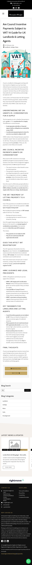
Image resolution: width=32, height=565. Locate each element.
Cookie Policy (22, 495)
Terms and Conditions (24, 491)
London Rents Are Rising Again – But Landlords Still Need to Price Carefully (15, 455)
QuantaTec (20, 553)
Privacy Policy (22, 493)
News (16, 47)
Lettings (13, 47)
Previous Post (16, 368)
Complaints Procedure (24, 497)
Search (27, 390)
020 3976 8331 (16, 5)
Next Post (15, 373)
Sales (4, 412)
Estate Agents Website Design (8, 553)
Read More (8, 467)
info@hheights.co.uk (17, 3)
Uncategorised (6, 415)
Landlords (7, 47)
